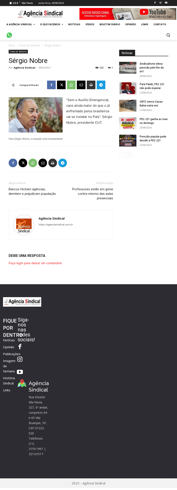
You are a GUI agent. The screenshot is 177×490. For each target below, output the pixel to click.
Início (12, 45)
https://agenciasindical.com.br (56, 224)
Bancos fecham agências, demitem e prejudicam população (32, 191)
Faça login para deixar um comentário (35, 263)
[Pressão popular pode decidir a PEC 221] (127, 141)
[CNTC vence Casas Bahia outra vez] (127, 106)
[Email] (81, 85)
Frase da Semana (29, 45)
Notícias (9, 340)
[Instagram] (160, 3)
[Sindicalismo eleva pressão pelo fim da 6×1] (127, 68)
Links (6, 390)
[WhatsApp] (71, 85)
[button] (168, 35)
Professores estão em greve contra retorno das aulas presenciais (92, 193)
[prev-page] (122, 155)
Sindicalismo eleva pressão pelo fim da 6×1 (152, 67)
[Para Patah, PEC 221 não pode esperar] (127, 88)
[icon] (9, 33)
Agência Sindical (24, 67)
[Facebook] (155, 3)
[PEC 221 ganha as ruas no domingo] (127, 123)
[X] (61, 85)
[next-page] (128, 155)
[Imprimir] (91, 85)
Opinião (8, 347)
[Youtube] (166, 3)
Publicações (12, 354)
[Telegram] (101, 85)
